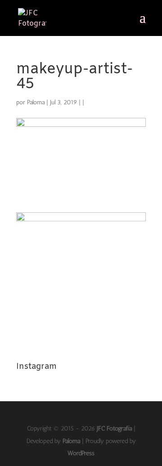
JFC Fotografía (114, 428)
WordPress (81, 453)
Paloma (36, 102)
